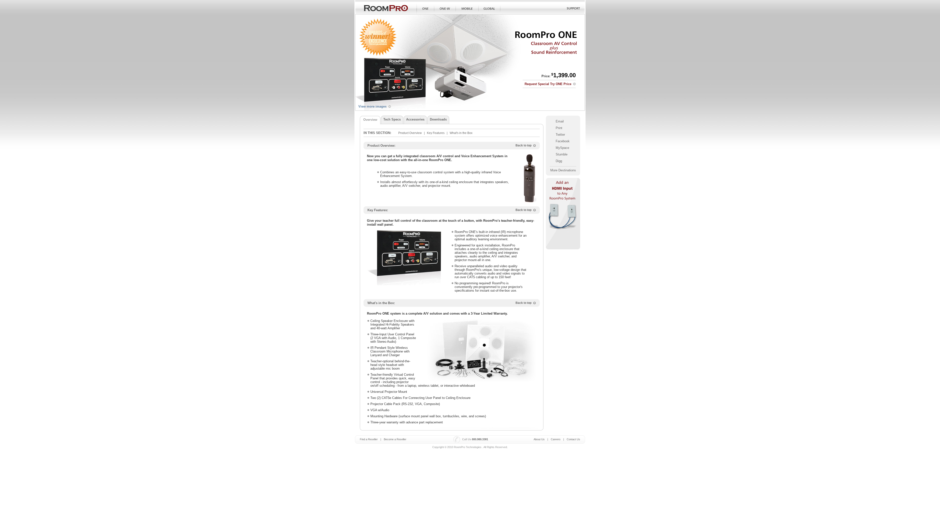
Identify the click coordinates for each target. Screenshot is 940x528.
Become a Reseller (395, 439)
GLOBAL (489, 9)
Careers (556, 439)
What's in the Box (461, 133)
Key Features (436, 133)
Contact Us (573, 439)
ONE (426, 9)
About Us (539, 439)
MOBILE (467, 9)
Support (573, 9)
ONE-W (445, 9)
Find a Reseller (369, 439)
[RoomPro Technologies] (386, 8)
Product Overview (410, 133)
